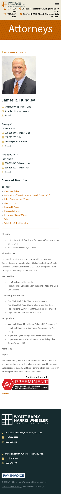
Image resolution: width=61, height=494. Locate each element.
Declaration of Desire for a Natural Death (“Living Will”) (27, 195)
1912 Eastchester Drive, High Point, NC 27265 (40, 10)
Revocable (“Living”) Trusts (15, 215)
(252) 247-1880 (11, 15)
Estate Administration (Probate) (17, 199)
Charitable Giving (11, 191)
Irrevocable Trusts (11, 207)
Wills (6, 219)
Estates (6, 186)
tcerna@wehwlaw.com (16, 141)
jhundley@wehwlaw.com (17, 111)
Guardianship (10, 203)
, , (23, 432)
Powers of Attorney (12, 211)
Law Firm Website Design (12, 486)
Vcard (8, 115)
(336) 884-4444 (12, 10)
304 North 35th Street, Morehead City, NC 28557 (41, 15)
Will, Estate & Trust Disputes (16, 223)
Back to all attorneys (15, 52)
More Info (6, 393)
